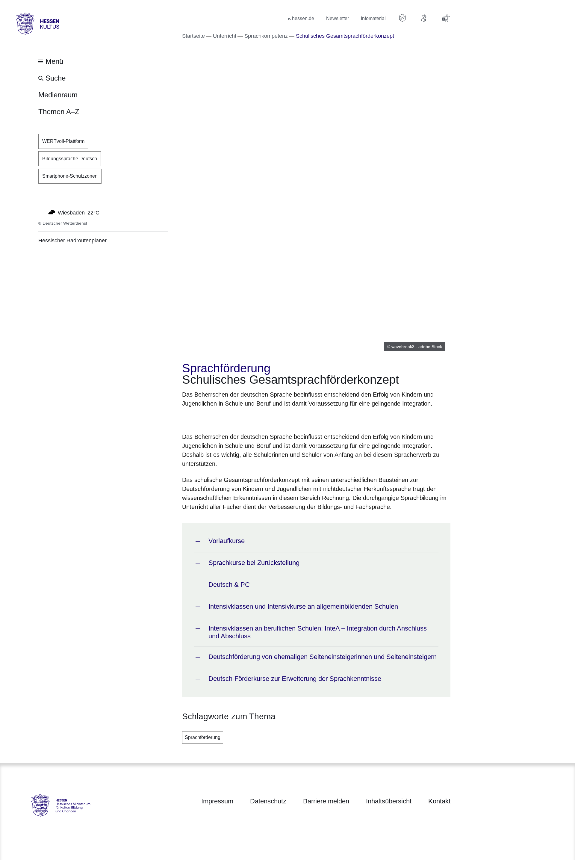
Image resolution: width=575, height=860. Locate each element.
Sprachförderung (202, 737)
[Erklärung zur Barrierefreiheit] (445, 18)
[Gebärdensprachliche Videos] (424, 18)
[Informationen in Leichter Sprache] (402, 18)
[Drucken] (233, 419)
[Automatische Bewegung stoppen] (41, 212)
